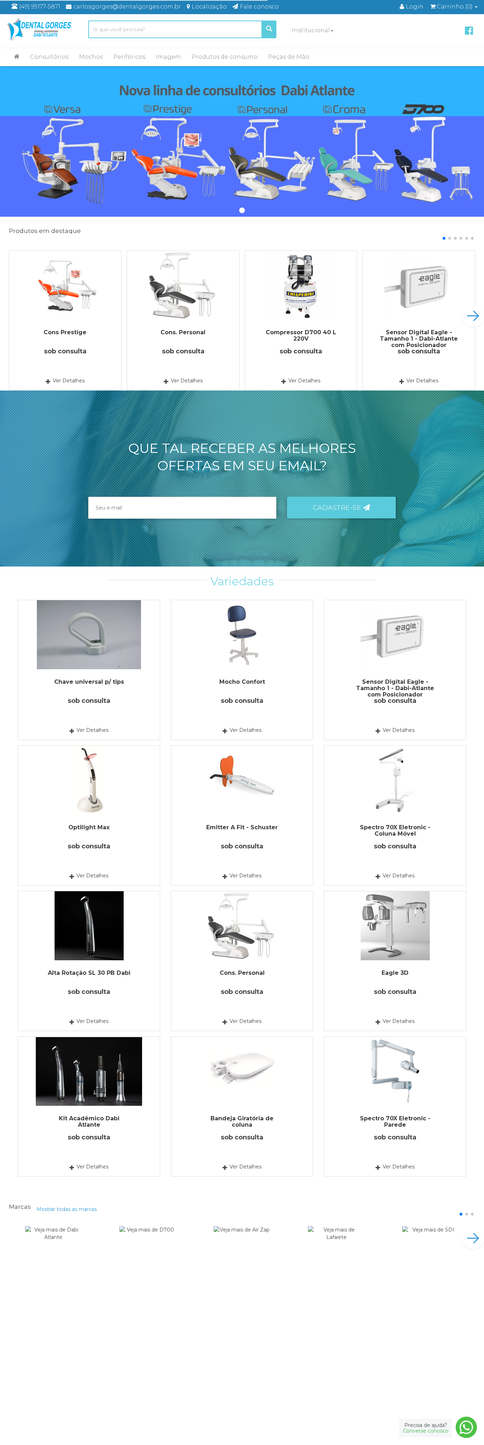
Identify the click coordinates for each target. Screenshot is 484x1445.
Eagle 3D (395, 972)
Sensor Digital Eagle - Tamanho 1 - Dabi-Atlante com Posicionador (419, 338)
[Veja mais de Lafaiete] (336, 1243)
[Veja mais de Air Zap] (241, 1243)
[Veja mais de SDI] (430, 1243)
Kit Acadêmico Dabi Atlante (89, 1121)
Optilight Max (88, 827)
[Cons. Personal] (183, 285)
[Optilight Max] (89, 780)
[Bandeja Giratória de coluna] (242, 1071)
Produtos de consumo (225, 56)
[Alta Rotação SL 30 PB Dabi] (89, 925)
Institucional (311, 30)
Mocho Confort (242, 681)
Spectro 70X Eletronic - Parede (395, 1121)
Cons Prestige (65, 332)
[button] (444, 238)
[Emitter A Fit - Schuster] (242, 780)
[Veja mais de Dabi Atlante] (53, 1243)
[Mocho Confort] (242, 634)
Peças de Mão (288, 56)
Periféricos (129, 56)
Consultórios (49, 56)
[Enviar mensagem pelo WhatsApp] (466, 1427)
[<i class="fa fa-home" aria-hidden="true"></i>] (17, 56)
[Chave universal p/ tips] (89, 634)
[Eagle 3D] (395, 925)
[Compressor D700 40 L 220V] (301, 285)
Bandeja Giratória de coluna (242, 1121)
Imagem (168, 56)
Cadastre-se (338, 508)
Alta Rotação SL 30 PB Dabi (89, 972)
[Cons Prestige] (65, 285)
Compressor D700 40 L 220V (301, 335)
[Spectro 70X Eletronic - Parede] (395, 1071)
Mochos (91, 56)
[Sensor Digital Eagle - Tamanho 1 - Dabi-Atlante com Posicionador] (419, 285)
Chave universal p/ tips (89, 681)
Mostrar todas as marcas (66, 1209)
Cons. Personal (183, 332)
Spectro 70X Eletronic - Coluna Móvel (395, 830)
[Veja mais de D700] (147, 1243)
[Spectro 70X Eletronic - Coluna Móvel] (395, 780)
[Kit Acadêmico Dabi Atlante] (89, 1071)
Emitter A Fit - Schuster (242, 827)
